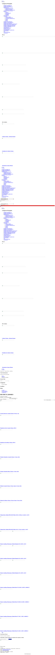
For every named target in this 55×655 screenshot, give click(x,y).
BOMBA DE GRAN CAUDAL (8, 10)
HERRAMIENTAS (6, 27)
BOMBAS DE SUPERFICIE (6, 187)
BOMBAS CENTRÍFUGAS (8, 5)
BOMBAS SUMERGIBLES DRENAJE (9, 26)
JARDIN (7, 19)
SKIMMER (7, 14)
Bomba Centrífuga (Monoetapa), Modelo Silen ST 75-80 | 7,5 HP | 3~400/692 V (14, 616)
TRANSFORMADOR (7, 32)
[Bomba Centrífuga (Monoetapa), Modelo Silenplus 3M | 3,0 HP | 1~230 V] (12, 531)
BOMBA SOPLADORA (9, 9)
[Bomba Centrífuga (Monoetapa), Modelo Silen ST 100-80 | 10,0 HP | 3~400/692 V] (6, 589)
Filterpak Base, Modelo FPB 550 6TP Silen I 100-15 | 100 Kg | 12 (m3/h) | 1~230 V (14, 514)
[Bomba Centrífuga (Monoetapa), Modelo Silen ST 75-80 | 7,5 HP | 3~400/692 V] (6, 603)
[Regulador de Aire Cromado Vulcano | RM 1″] (6, 415)
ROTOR (7, 20)
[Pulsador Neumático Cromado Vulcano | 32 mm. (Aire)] (6, 444)
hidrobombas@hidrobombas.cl (6, 649)
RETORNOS (7, 220)
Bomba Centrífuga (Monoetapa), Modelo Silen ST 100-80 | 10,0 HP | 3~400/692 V (14, 601)
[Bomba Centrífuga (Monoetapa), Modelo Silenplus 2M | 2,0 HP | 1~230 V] (12, 545)
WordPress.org (4, 392)
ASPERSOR (5, 16)
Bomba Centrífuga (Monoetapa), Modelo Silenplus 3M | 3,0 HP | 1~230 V (13, 543)
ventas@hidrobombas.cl (5, 650)
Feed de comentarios (5, 391)
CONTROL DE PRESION (7, 233)
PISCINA (5, 11)
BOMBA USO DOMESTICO (8, 21)
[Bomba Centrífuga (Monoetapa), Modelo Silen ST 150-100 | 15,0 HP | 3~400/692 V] (6, 574)
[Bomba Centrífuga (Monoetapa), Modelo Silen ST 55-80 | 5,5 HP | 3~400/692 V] (6, 618)
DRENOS (7, 12)
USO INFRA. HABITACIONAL (10, 18)
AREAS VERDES (8, 223)
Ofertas (3, 167)
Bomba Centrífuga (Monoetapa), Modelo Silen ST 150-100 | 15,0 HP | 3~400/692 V (15, 587)
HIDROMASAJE (6, 7)
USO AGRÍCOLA (6, 15)
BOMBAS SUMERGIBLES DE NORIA (9, 25)
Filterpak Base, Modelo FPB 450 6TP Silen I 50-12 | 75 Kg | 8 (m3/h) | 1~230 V (14, 529)
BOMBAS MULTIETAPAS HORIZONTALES (10, 230)
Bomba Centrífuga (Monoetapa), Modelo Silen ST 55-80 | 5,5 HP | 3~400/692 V (14, 630)
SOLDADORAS (6, 30)
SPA (4, 31)
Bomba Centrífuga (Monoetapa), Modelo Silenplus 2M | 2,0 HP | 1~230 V (13, 558)
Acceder (3, 390)
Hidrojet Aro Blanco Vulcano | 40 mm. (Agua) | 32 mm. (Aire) (11, 500)
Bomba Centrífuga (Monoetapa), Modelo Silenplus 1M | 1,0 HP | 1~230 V (13, 572)
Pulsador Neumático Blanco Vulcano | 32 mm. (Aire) (9, 471)
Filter (10, 397)
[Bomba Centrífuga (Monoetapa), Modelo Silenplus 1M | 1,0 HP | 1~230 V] (12, 560)
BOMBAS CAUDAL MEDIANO (8, 22)
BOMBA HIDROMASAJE (9, 8)
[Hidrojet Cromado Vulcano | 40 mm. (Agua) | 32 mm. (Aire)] (6, 473)
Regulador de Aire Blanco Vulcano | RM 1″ (8, 442)
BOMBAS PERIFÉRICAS (7, 6)
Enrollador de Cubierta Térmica (7, 151)
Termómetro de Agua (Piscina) (7, 165)
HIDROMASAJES (6, 177)
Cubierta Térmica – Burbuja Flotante (8, 136)
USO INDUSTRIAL (7, 29)
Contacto (3, 369)
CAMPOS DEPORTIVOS (9, 17)
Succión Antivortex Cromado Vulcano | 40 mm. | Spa (9, 413)
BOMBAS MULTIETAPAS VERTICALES (10, 24)
